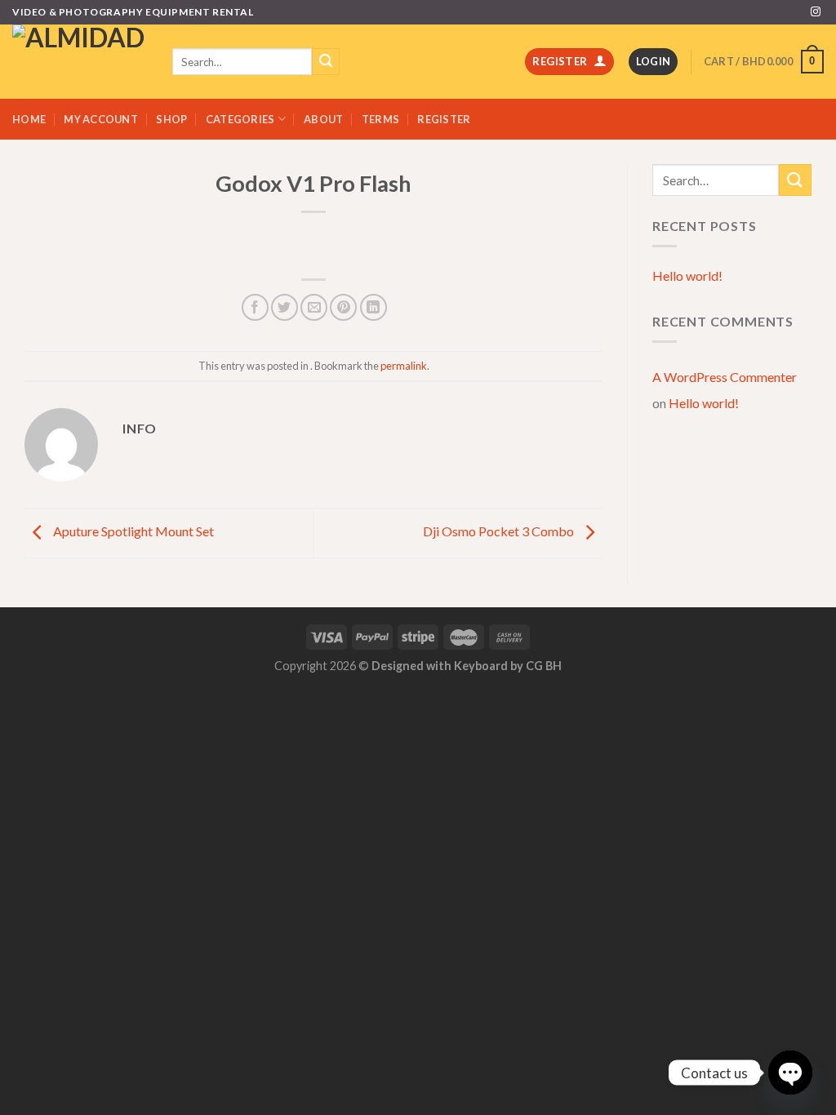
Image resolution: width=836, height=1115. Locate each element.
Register (443, 119)
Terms (380, 119)
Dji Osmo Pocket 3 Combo (499, 531)
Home (29, 119)
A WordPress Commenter (724, 376)
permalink (403, 365)
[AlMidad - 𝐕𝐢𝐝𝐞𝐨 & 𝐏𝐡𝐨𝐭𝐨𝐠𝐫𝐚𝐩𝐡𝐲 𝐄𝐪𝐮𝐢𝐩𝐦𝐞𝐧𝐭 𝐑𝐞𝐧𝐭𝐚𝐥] (80, 61)
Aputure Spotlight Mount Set (132, 531)
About (323, 119)
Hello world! (687, 275)
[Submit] (795, 180)
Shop (171, 119)
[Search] (326, 62)
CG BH (544, 666)
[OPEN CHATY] (790, 1073)
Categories (240, 119)
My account (101, 119)
